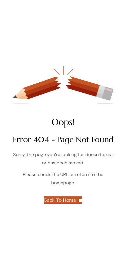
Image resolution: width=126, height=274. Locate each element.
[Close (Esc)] (106, 6)
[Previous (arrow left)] (10, 137)
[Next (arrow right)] (115, 137)
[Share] (93, 6)
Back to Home (60, 200)
